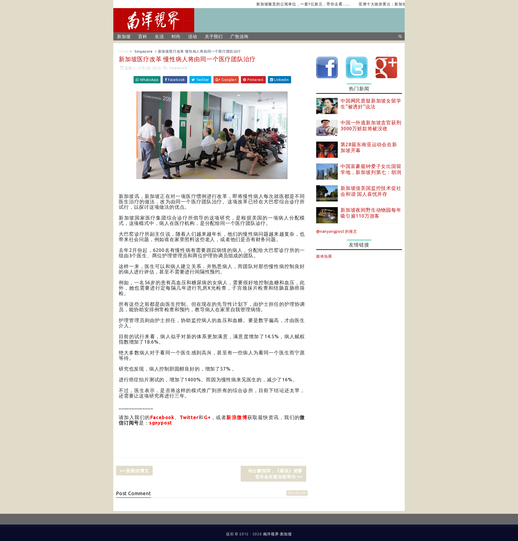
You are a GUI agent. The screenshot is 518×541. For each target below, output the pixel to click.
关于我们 (214, 36)
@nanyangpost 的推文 (336, 231)
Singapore (143, 51)
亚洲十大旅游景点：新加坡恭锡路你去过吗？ (387, 4)
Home (124, 51)
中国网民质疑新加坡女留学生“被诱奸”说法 (370, 103)
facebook (297, 493)
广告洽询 (239, 36)
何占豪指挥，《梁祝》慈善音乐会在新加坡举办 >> (275, 473)
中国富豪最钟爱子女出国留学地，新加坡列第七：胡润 (370, 169)
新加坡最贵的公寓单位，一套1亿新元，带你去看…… (292, 4)
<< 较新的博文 (134, 470)
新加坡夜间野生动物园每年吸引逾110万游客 (370, 212)
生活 (159, 36)
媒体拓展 (324, 256)
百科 (142, 36)
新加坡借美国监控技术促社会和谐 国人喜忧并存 (370, 191)
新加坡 (124, 36)
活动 (192, 36)
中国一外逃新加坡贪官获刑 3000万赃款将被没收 (370, 125)
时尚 (176, 36)
